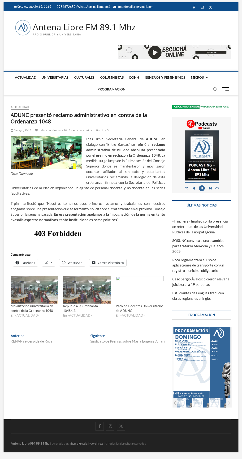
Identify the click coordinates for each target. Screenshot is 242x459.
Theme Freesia (78, 443)
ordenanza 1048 (59, 130)
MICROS (197, 77)
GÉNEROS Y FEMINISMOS (165, 77)
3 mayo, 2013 (22, 130)
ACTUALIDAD (25, 77)
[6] (200, 402)
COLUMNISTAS (112, 77)
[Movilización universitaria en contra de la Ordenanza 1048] (34, 290)
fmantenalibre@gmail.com (135, 7)
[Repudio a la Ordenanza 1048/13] (87, 290)
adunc (44, 130)
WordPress (96, 443)
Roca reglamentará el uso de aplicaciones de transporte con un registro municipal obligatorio (198, 265)
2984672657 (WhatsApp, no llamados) (83, 7)
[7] (218, 402)
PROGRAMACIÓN (111, 89)
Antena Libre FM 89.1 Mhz (84, 27)
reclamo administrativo (86, 130)
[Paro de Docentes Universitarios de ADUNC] (140, 290)
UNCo (106, 130)
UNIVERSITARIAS (55, 77)
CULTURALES (84, 77)
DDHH (134, 77)
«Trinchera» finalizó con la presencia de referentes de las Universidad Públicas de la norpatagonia (200, 226)
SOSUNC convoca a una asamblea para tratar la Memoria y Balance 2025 (198, 245)
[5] (183, 402)
